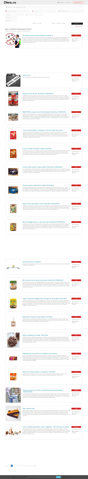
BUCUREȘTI (10, 7)
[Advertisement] (41, 61)
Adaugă (78, 2)
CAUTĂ (78, 23)
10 (29, 465)
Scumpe (63, 23)
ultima (34, 465)
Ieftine (58, 23)
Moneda (34, 23)
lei (38, 23)
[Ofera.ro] (10, 2)
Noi (54, 23)
